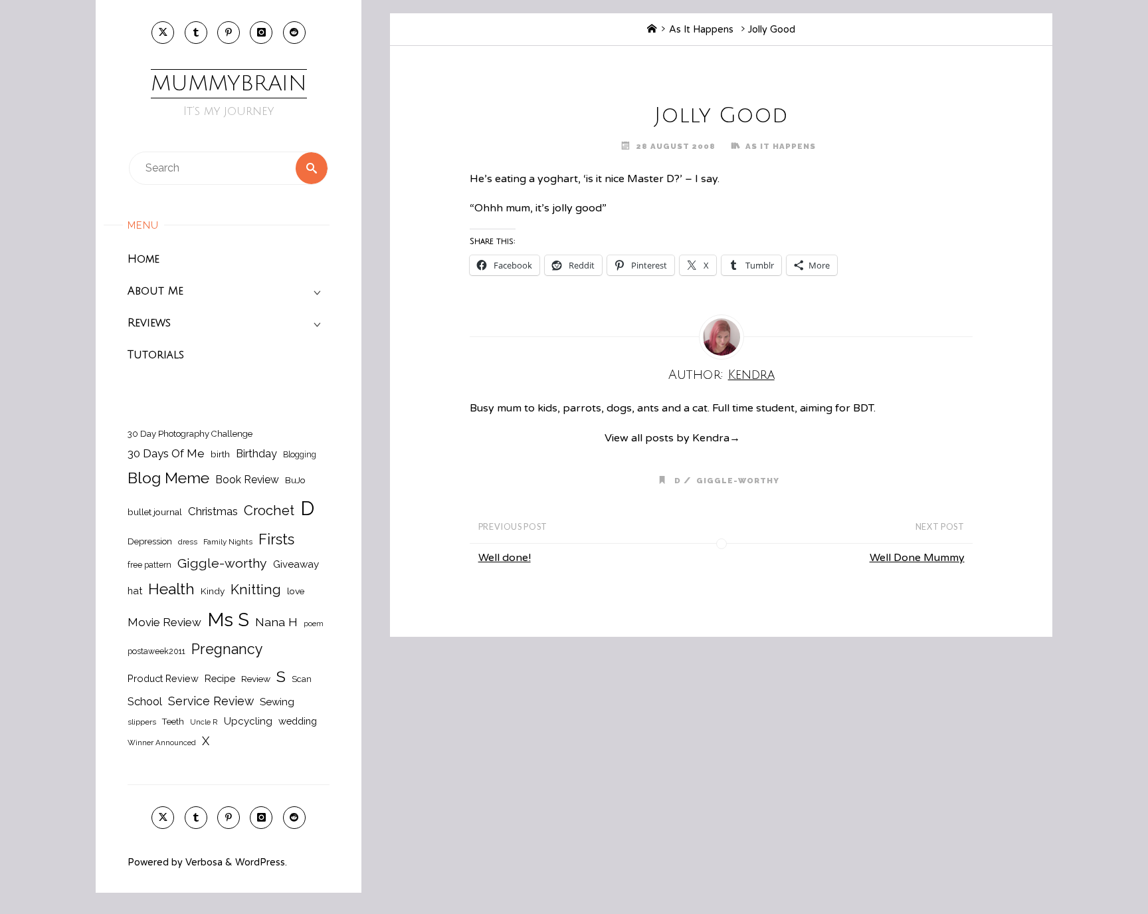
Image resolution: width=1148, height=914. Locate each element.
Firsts (276, 539)
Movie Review (164, 622)
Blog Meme (168, 478)
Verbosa (203, 862)
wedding (297, 721)
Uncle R (204, 722)
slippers (142, 722)
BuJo (295, 480)
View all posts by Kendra (672, 438)
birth (220, 454)
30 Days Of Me (166, 453)
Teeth (173, 722)
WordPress (260, 862)
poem (314, 624)
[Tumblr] (196, 32)
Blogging (299, 454)
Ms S (228, 619)
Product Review (163, 678)
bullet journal (155, 512)
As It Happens (701, 29)
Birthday (256, 453)
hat (135, 590)
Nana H (276, 622)
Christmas (213, 511)
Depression (150, 541)
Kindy (213, 591)
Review (255, 678)
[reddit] (294, 32)
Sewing (277, 702)
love (295, 591)
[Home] (651, 29)
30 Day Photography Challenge (190, 434)
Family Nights (227, 541)
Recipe (220, 678)
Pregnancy (227, 649)
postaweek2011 (156, 651)
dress (187, 541)
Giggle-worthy (222, 563)
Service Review (211, 701)
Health (171, 589)
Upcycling (248, 721)
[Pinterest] (228, 32)
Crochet (269, 510)
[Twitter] (162, 32)
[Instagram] (261, 32)
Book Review (247, 479)
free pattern (149, 565)
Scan (302, 679)
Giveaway (296, 564)
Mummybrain (229, 83)
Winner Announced (162, 742)
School (145, 701)
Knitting (256, 590)
